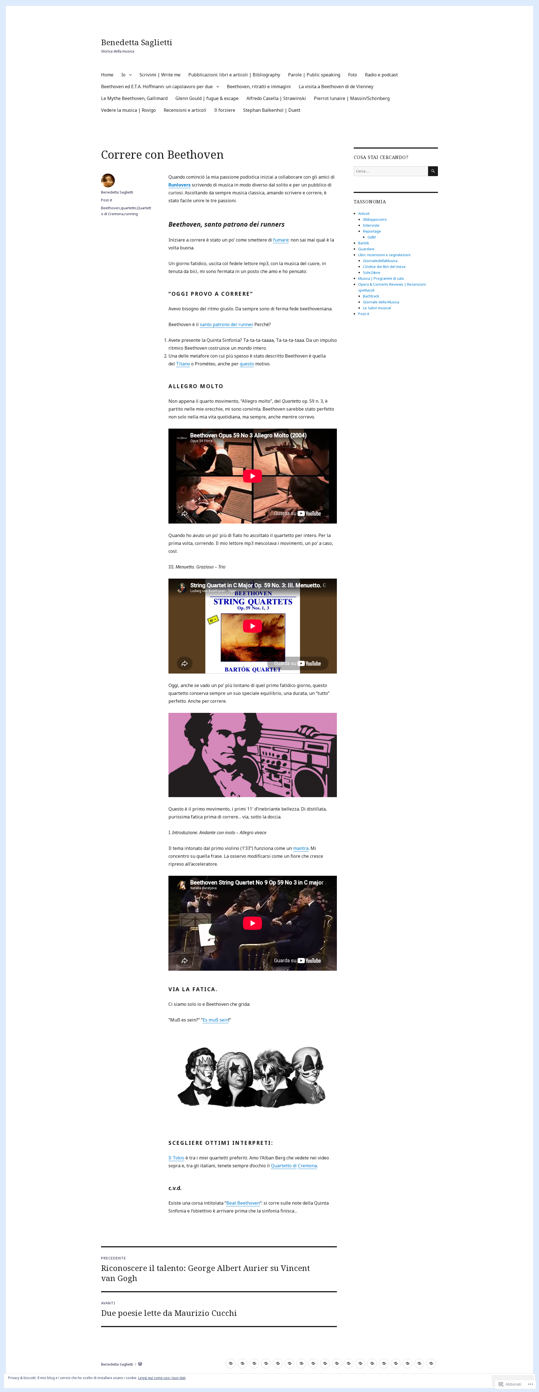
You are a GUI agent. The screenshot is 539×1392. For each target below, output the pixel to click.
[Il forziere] (419, 1363)
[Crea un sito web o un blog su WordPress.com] (140, 1364)
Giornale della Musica (381, 301)
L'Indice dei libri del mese (384, 266)
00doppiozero (375, 219)
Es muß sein (216, 1020)
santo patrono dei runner (226, 324)
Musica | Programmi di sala (381, 278)
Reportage (372, 231)
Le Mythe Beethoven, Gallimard (134, 98)
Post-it (106, 200)
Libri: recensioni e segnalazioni (384, 254)
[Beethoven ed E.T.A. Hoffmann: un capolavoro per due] (313, 1363)
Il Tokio (176, 1158)
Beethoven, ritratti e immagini (259, 86)
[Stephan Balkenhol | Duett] (431, 1363)
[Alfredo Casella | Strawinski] (372, 1363)
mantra (301, 848)
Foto (352, 75)
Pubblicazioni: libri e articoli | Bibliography (234, 75)
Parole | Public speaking (314, 75)
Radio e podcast (381, 75)
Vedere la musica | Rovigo (128, 110)
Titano (183, 364)
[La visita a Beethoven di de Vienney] (337, 1363)
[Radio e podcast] (301, 1363)
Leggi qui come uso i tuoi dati (162, 1377)
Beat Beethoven (243, 1203)
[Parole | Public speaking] (278, 1363)
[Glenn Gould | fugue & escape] (360, 1363)
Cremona (307, 1166)
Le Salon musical (377, 307)
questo (247, 364)
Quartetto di (284, 1166)
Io (123, 75)
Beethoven (110, 207)
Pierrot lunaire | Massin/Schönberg (352, 98)
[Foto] (289, 1363)
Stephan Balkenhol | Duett (271, 110)
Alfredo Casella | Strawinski (276, 98)
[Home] (231, 1363)
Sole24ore (371, 272)
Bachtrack (371, 296)
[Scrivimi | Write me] (254, 1363)
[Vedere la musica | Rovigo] (396, 1363)
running (131, 213)
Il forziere (224, 110)
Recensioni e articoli (185, 110)
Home (107, 75)
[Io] (242, 1363)
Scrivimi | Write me (160, 75)
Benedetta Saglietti (136, 42)
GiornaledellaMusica (380, 260)
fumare (281, 240)
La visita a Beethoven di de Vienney (336, 86)
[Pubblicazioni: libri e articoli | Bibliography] (266, 1363)
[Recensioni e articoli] (407, 1363)
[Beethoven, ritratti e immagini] (325, 1363)
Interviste (371, 225)
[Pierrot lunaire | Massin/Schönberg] (384, 1363)
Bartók (363, 242)
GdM (371, 237)
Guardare (366, 248)
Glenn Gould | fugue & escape (207, 98)
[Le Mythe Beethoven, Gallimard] (348, 1363)
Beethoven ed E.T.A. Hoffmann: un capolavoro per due (157, 86)
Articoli (363, 213)
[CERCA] (433, 171)
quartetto (128, 207)
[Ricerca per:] (391, 171)
